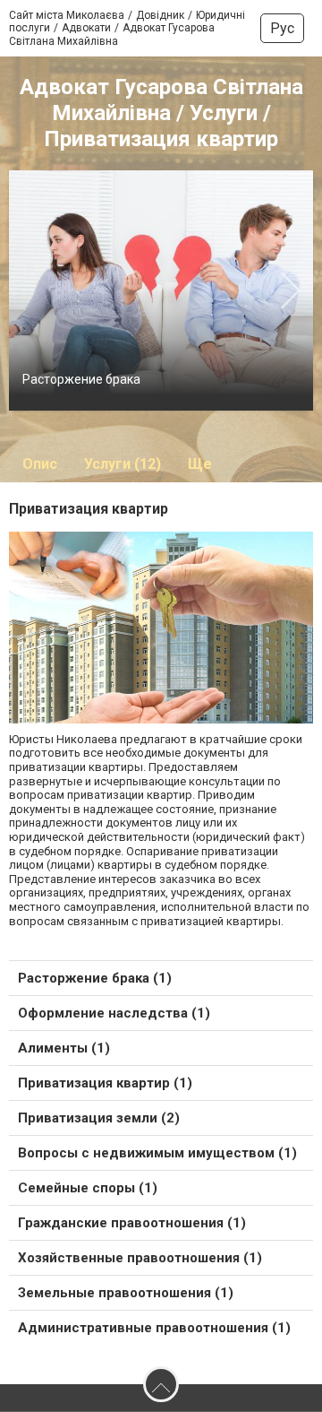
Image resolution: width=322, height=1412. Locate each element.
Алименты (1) (64, 1048)
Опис (39, 463)
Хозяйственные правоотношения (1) (140, 1258)
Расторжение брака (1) (95, 978)
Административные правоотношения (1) (154, 1328)
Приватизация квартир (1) (105, 1083)
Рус (282, 28)
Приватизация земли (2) (99, 1118)
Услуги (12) (122, 463)
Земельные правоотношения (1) (125, 1293)
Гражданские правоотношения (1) (132, 1223)
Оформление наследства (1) (114, 1013)
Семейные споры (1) (87, 1188)
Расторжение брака (81, 379)
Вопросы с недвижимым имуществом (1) (157, 1153)
